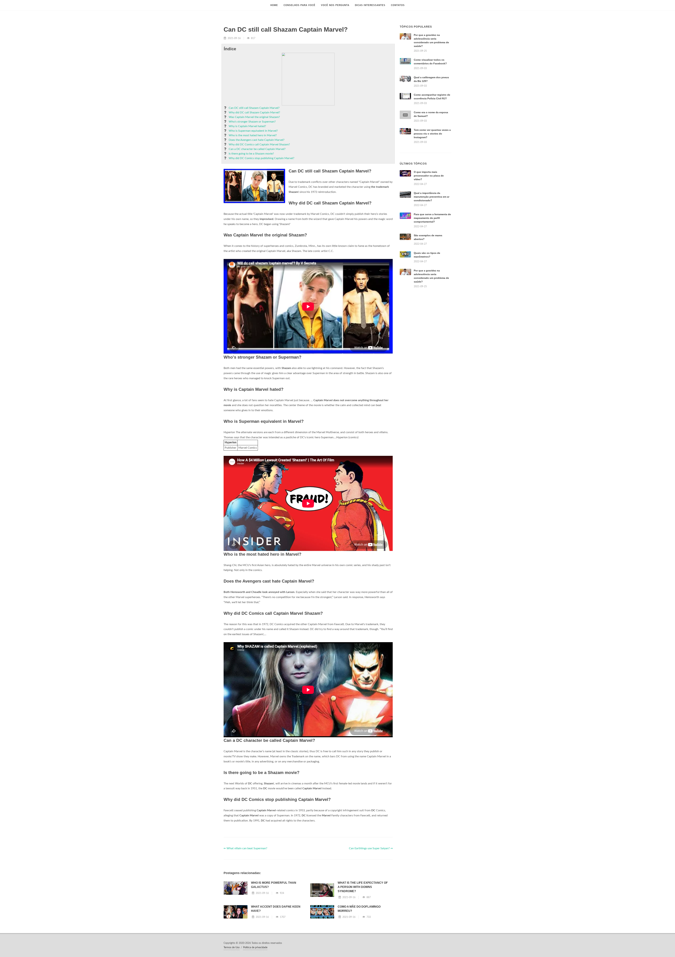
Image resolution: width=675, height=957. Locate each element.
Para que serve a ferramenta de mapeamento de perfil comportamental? (432, 218)
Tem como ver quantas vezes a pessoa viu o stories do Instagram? (432, 134)
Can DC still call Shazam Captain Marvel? (254, 108)
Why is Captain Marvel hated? (247, 126)
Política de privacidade (255, 947)
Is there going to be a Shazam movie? (251, 153)
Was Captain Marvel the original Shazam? (254, 117)
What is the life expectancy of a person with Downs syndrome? (363, 887)
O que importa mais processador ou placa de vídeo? (429, 176)
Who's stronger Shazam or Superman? (252, 121)
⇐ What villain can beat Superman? (245, 848)
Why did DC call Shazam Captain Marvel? (254, 112)
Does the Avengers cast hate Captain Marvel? (256, 140)
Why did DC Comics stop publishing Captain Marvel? (261, 158)
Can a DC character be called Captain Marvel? (257, 149)
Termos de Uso (232, 947)
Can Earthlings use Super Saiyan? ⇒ (371, 848)
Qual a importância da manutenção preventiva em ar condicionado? (431, 197)
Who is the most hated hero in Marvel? (253, 135)
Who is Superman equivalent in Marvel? (253, 130)
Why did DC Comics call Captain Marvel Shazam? (259, 144)
